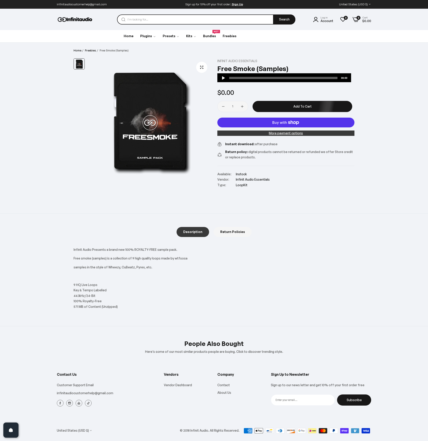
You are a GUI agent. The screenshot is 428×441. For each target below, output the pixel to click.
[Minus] (223, 106)
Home (77, 50)
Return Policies (232, 232)
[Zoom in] (201, 67)
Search (284, 19)
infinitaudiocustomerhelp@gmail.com (85, 393)
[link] (171, 36)
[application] (284, 77)
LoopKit (241, 185)
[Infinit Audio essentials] (75, 19)
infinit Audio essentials (237, 61)
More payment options (286, 133)
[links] (61, 403)
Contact (223, 385)
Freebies (90, 50)
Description (192, 232)
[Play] (223, 78)
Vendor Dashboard (178, 385)
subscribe (354, 400)
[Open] (11, 430)
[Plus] (242, 106)
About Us (224, 392)
